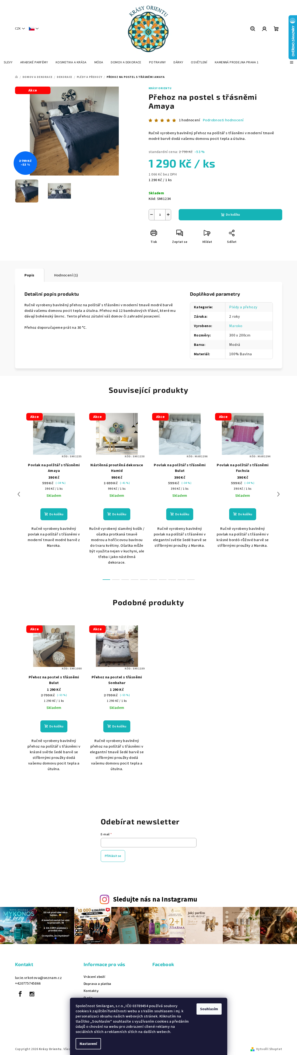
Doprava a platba (97, 983)
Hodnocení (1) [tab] (66, 275)
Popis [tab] (29, 275)
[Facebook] (20, 994)
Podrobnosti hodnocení (223, 120)
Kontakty (91, 990)
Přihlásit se (113, 856)
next (278, 494)
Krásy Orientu (160, 88)
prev (19, 494)
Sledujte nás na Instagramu (155, 899)
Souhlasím (209, 1009)
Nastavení (88, 1043)
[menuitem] (8, 62)
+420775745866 (28, 983)
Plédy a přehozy (243, 307)
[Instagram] (32, 994)
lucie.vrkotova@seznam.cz (38, 977)
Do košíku (233, 214)
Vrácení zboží (94, 976)
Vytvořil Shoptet (269, 1049)
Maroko (236, 326)
